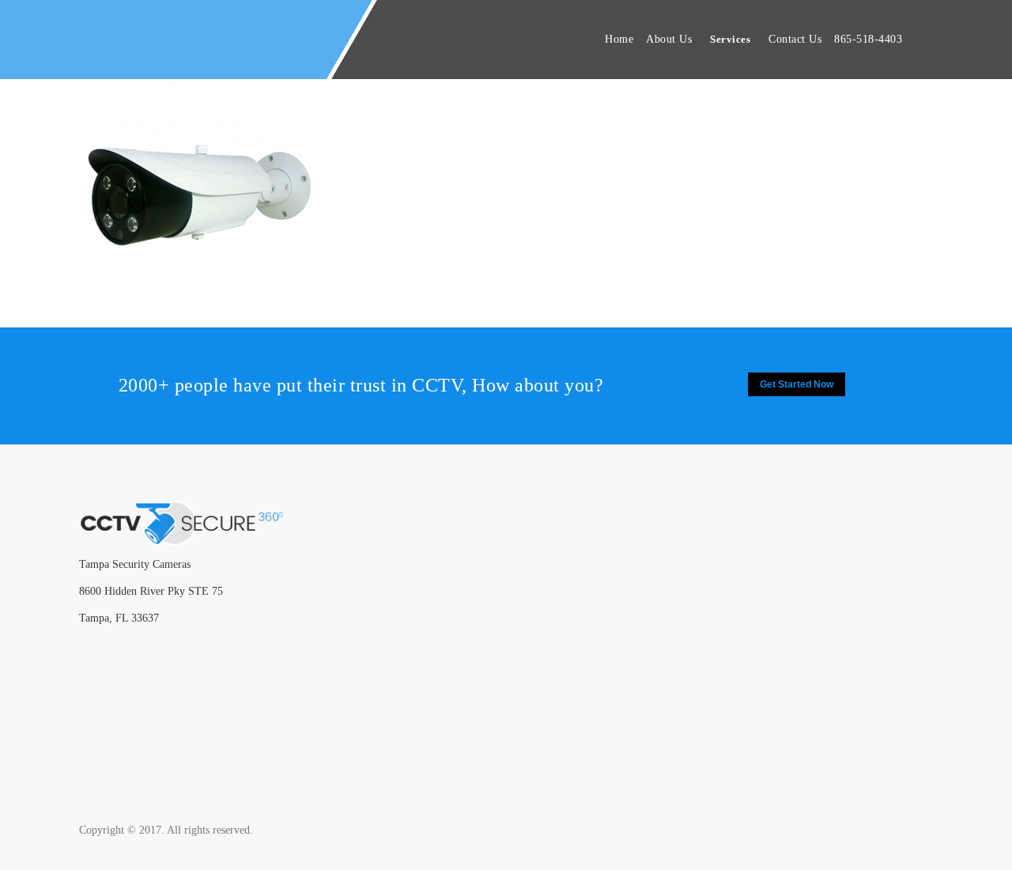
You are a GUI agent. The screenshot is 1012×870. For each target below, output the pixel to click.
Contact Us (794, 39)
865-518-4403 (868, 39)
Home (619, 39)
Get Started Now (796, 384)
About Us (669, 39)
